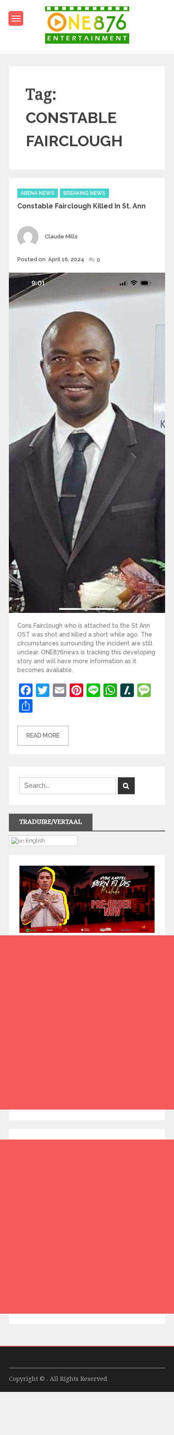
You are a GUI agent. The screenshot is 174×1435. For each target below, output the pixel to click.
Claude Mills (61, 236)
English (34, 840)
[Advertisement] (87, 1022)
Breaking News (84, 193)
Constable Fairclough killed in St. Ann (81, 206)
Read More (43, 735)
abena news (37, 193)
